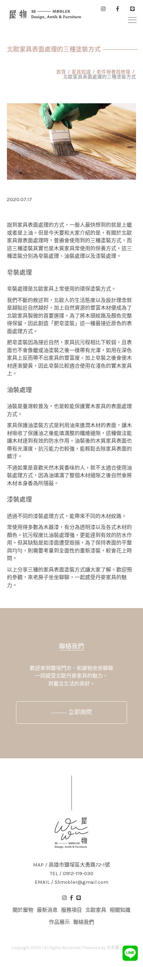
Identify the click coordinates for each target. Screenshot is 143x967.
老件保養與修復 (113, 72)
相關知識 (120, 910)
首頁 (61, 72)
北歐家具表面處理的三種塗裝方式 (99, 76)
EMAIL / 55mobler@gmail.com (71, 882)
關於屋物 (22, 910)
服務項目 (71, 910)
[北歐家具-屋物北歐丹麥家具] (45, 14)
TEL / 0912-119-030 (71, 873)
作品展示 (59, 922)
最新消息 (47, 910)
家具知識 (81, 72)
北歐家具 (95, 910)
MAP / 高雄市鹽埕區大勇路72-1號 (71, 865)
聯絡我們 (71, 646)
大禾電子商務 (119, 947)
